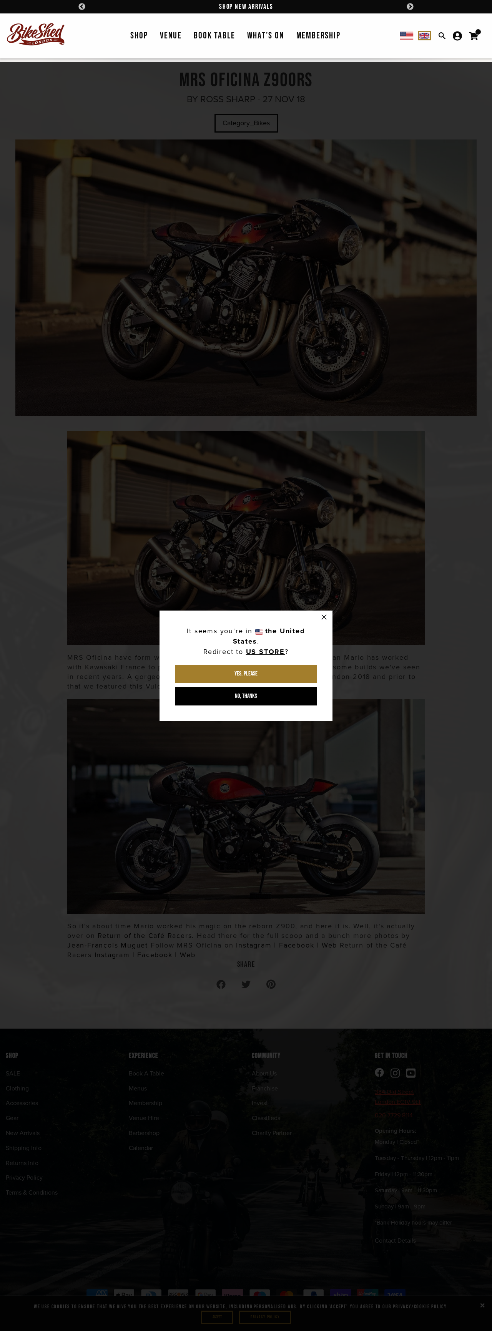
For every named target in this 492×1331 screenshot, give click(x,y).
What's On (265, 35)
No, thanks (246, 696)
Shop (139, 35)
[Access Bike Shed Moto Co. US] (406, 35)
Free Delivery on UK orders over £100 (246, 7)
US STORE (265, 652)
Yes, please (246, 673)
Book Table (214, 35)
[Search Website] (442, 36)
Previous (82, 7)
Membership (318, 35)
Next (410, 7)
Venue (170, 35)
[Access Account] (457, 35)
